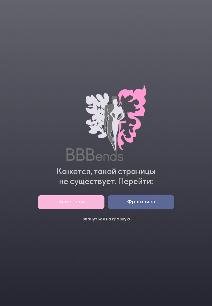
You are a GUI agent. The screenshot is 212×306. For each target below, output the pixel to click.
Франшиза (141, 202)
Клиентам (71, 202)
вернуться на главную (106, 218)
